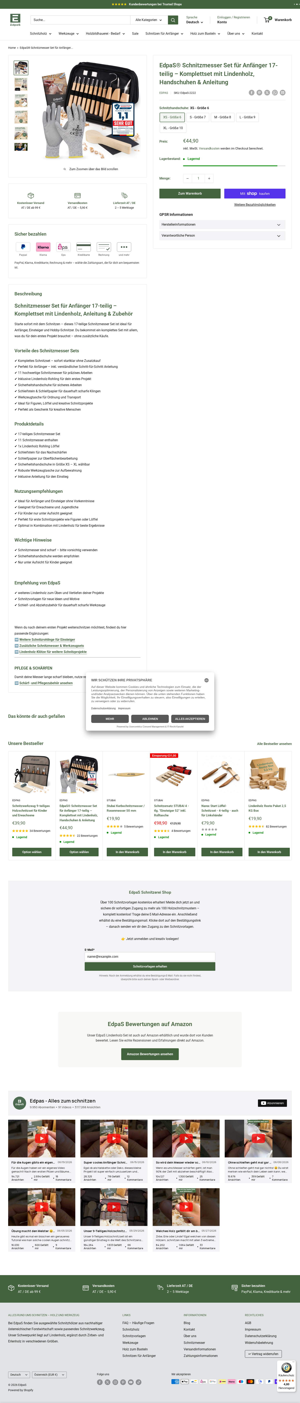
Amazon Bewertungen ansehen (150, 1054)
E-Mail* (89, 949)
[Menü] (293, 1362)
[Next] (292, 805)
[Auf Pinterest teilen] (259, 92)
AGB (248, 1323)
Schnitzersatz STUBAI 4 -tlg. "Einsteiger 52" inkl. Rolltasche (171, 810)
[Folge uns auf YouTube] (131, 1382)
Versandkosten (209, 148)
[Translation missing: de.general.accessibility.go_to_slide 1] (294, 4)
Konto (222, 22)
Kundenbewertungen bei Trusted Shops (147, 5)
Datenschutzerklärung (261, 1336)
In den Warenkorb (127, 852)
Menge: (164, 178)
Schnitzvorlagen (134, 1336)
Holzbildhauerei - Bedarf (103, 33)
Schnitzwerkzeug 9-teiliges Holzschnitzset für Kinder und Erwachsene (31, 810)
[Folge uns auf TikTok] (138, 1382)
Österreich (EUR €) (46, 1374)
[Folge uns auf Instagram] (115, 1382)
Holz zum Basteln (203, 33)
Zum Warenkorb (190, 193)
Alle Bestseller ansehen (275, 744)
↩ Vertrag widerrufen (263, 1354)
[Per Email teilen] (283, 92)
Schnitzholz (38, 33)
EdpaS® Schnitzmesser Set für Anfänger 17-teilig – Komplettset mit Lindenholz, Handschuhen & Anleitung (79, 813)
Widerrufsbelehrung (259, 1343)
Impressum (253, 1329)
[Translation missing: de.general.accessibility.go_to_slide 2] (297, 4)
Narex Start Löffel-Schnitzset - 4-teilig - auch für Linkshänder (219, 810)
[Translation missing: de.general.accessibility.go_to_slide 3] (299, 4)
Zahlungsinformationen (201, 1356)
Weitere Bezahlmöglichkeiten (255, 205)
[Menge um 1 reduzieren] (187, 178)
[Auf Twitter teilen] (267, 92)
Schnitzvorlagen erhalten (150, 966)
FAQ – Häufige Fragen (138, 1323)
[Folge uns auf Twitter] (107, 1382)
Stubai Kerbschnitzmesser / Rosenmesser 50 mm (126, 808)
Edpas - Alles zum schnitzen (63, 1100)
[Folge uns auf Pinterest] (123, 1382)
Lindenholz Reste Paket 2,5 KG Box (267, 808)
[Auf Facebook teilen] (251, 92)
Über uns (233, 33)
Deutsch (15, 1374)
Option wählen (31, 852)
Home (12, 47)
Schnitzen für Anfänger (162, 33)
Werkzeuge (66, 33)
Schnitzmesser (194, 1343)
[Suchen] (173, 20)
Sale (135, 33)
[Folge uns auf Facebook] (100, 1382)
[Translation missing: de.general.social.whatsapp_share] (275, 92)
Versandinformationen (200, 1349)
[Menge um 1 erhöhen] (209, 178)
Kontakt (257, 33)
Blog (187, 1323)
